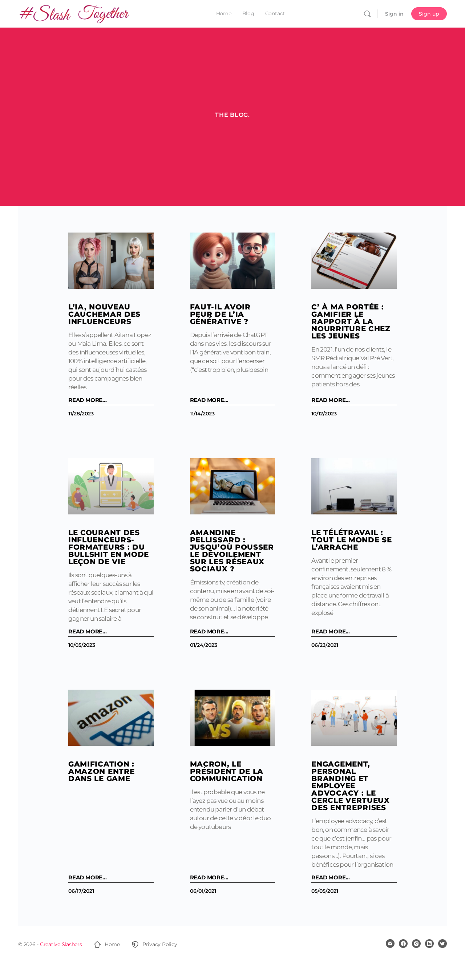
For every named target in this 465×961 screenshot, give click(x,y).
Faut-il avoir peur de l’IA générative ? (220, 314)
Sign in (394, 14)
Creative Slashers (61, 944)
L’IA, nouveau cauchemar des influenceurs (104, 314)
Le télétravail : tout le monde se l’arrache (351, 539)
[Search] (367, 13)
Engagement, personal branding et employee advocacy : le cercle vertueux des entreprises (350, 786)
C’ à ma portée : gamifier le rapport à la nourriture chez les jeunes (351, 321)
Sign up (429, 14)
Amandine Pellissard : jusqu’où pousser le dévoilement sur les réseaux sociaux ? (232, 550)
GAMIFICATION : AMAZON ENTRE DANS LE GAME (101, 771)
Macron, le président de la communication (227, 771)
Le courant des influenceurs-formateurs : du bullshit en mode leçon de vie (108, 547)
